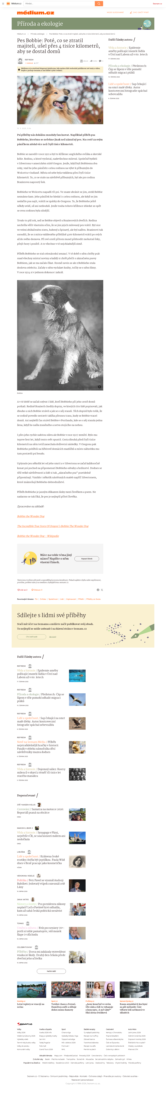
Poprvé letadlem (112, 1036)
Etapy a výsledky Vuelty (48, 1036)
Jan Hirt (42, 1039)
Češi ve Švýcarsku (112, 1043)
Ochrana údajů (95, 1076)
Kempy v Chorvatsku (114, 1033)
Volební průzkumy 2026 (26, 1036)
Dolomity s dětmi (112, 1049)
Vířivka (129, 1059)
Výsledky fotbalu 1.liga (70, 1036)
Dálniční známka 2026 (136, 1036)
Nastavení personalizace (82, 1080)
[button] (60, 100)
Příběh (81, 599)
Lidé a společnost (118, 84)
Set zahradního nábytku (104, 1059)
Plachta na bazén (58, 1059)
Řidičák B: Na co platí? (136, 1043)
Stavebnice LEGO (62, 1063)
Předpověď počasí (71, 1056)
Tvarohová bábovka (91, 1043)
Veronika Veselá (25, 876)
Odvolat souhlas (130, 1076)
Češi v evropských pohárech (114, 1056)
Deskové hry (100, 1063)
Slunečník (80, 1059)
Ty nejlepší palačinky (91, 1033)
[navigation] (3, 4)
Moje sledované (115, 12)
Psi (36, 599)
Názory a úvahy (26, 904)
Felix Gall (42, 1046)
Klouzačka (90, 1059)
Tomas (20, 923)
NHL (63, 1049)
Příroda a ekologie (119, 66)
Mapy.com (58, 1056)
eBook (85, 61)
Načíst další (51, 971)
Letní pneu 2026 (134, 1033)
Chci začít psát (141, 12)
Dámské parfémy (77, 1063)
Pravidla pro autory (112, 1076)
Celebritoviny (24, 947)
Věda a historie (117, 48)
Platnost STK (133, 1049)
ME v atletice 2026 (68, 1043)
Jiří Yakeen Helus (26, 805)
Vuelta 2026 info (45, 1033)
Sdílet (95, 61)
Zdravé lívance (89, 1039)
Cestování (23, 809)
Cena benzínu (97, 1056)
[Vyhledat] (99, 3)
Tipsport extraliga (68, 1039)
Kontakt (83, 1076)
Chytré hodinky (121, 1063)
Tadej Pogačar (44, 1043)
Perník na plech (90, 1049)
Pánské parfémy (134, 1063)
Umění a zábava (26, 928)
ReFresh (29, 60)
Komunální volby (23, 1049)
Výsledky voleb (22, 1039)
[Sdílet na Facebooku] (98, 590)
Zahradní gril (120, 1059)
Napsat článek (86, 559)
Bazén (47, 1059)
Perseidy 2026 (84, 1056)
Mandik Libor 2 (25, 828)
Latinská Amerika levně (115, 1046)
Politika (21, 880)
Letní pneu (90, 1063)
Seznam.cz (157, 4)
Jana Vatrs (23, 899)
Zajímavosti (71, 599)
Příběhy (22, 952)
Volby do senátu (23, 1046)
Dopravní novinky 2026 (137, 1039)
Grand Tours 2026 (46, 1049)
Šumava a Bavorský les (114, 1039)
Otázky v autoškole (135, 1046)
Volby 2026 (21, 1033)
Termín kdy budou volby (26, 1043)
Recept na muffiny (91, 1036)
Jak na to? (52, 637)
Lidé (62, 599)
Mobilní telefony (48, 1063)
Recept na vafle (90, 1046)
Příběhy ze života (93, 599)
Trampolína (70, 1059)
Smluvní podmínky (59, 1076)
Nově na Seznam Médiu (31, 742)
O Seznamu (43, 1076)
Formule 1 (65, 1046)
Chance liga (66, 1033)
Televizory (110, 1063)
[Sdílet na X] (102, 590)
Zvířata (43, 599)
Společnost (53, 599)
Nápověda (73, 1076)
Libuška (21, 852)
